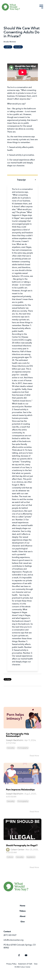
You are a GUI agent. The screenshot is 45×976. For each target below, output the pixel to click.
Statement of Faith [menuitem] (25, 963)
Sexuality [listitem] (10, 748)
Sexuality (18, 47)
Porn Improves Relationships (20, 789)
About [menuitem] (22, 916)
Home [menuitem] (22, 905)
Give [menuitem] (23, 921)
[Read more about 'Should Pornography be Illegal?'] (22, 829)
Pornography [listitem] (23, 748)
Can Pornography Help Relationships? (17, 735)
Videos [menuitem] (22, 911)
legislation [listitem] (31, 857)
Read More (34, 756)
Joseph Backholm (14, 740)
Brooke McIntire (10, 41)
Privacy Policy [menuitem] (11, 963)
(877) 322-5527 (10, 935)
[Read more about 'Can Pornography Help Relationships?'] (22, 717)
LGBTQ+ (8, 47)
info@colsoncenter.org (13, 939)
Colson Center (17, 849)
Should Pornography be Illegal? (22, 845)
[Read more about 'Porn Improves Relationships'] (22, 773)
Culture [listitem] (10, 857)
